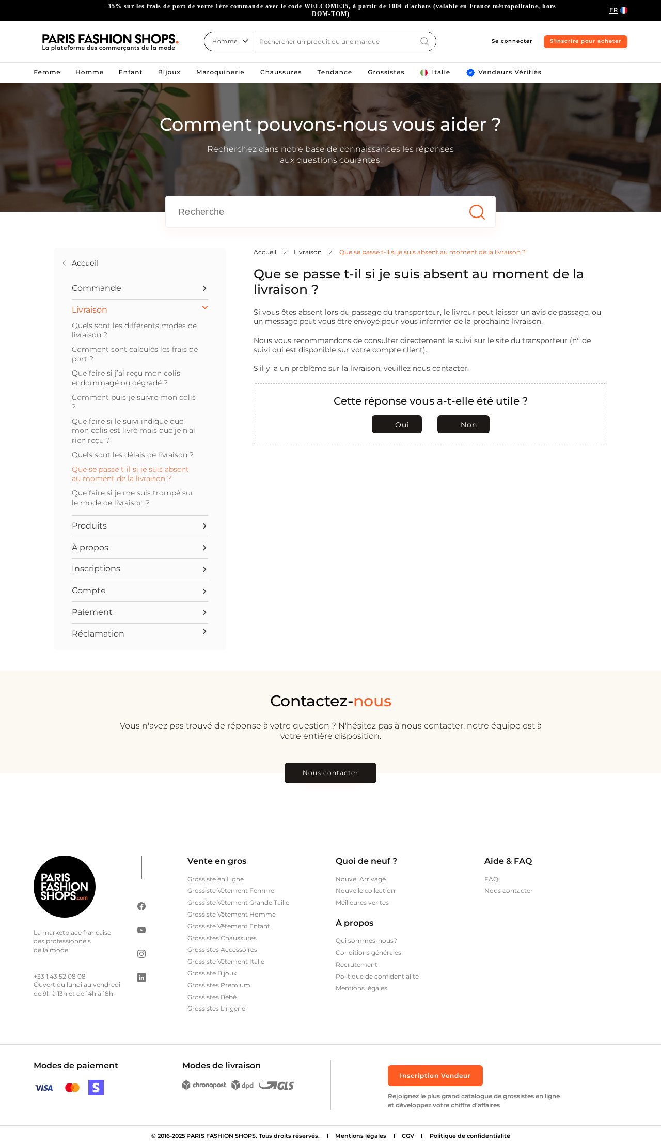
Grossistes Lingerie (216, 1008)
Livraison (308, 252)
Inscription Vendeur (435, 1075)
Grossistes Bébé (212, 997)
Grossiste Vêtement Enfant (228, 926)
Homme (89, 72)
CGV (408, 1135)
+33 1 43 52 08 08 (60, 976)
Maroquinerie (220, 72)
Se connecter (512, 41)
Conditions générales (368, 952)
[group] (330, 10)
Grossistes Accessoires (222, 949)
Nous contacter (330, 773)
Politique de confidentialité (377, 976)
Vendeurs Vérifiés (510, 72)
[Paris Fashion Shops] (110, 43)
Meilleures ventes (362, 902)
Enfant (131, 72)
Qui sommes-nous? (366, 940)
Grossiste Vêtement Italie (225, 961)
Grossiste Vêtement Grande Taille (238, 902)
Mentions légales (361, 988)
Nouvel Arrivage (361, 879)
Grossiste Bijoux (212, 973)
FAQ (491, 879)
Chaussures (281, 72)
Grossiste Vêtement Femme (230, 890)
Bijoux (169, 72)
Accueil (85, 263)
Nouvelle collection (365, 890)
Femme (47, 72)
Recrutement (356, 964)
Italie (441, 72)
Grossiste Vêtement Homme (231, 914)
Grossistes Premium (218, 985)
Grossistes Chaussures (222, 938)
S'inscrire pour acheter (585, 41)
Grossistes (386, 72)
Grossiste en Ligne (215, 879)
